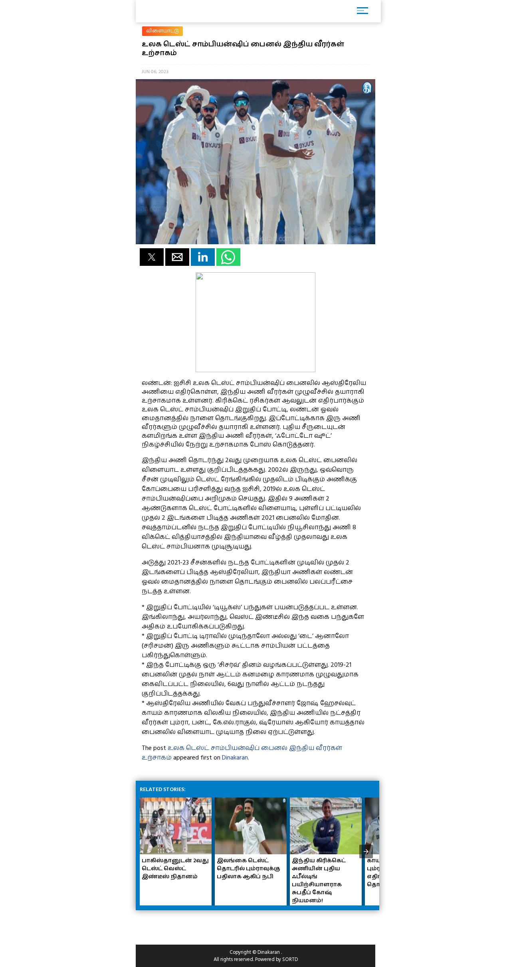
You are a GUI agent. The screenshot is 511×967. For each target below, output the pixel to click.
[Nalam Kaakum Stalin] (255, 370)
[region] (199, 924)
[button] (152, 257)
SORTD (290, 959)
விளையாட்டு (162, 31)
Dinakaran (235, 757)
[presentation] (366, 851)
